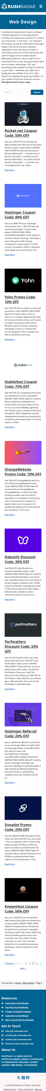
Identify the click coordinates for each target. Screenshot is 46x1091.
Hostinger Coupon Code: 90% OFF (20, 214)
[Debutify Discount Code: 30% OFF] (23, 540)
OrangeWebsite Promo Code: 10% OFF (23, 471)
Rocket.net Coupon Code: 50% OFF (21, 133)
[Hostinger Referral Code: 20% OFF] (23, 714)
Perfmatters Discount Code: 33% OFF (21, 646)
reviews (24, 1059)
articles (16, 1059)
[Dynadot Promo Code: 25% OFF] (23, 808)
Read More (10, 170)
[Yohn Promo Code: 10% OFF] (23, 280)
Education (24, 1062)
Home (18, 983)
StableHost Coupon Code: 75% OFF (21, 384)
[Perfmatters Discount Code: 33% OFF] (23, 625)
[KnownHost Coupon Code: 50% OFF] (23, 889)
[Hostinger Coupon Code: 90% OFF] (23, 195)
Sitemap (38, 1089)
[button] (37, 92)
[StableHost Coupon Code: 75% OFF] (23, 365)
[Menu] (40, 6)
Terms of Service (25, 1089)
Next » (23, 968)
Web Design (28, 983)
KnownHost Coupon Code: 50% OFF (21, 909)
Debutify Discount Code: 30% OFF (20, 559)
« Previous (9, 963)
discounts (38, 1059)
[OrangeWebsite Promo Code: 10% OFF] (23, 452)
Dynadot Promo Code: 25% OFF (18, 827)
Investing (32, 1065)
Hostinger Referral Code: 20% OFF (21, 733)
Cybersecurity (11, 1062)
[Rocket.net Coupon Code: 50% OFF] (23, 113)
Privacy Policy (10, 1089)
